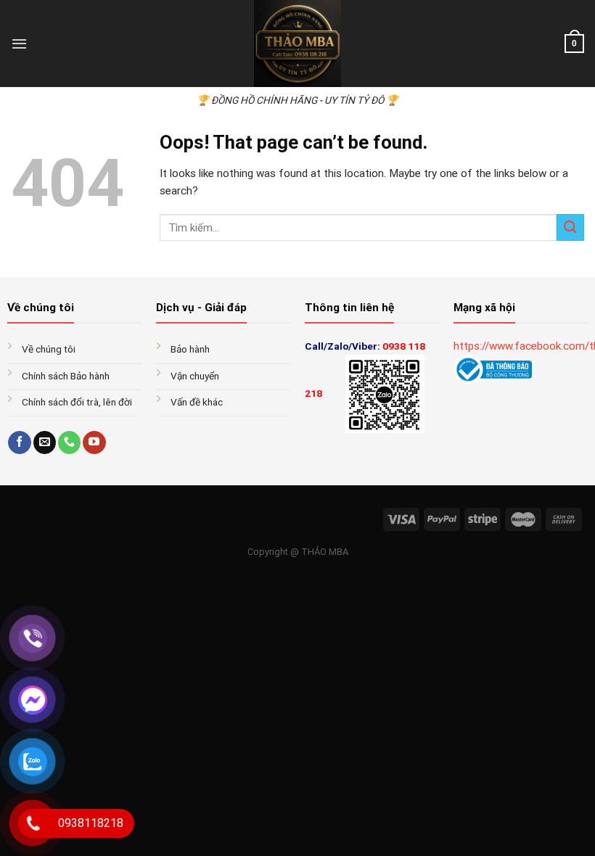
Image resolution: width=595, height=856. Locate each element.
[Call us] (69, 442)
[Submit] (570, 227)
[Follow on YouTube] (94, 442)
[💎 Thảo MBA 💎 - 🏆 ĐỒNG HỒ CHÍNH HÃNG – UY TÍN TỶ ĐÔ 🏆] (297, 43)
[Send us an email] (44, 442)
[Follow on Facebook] (19, 442)
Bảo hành (191, 349)
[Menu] (19, 43)
